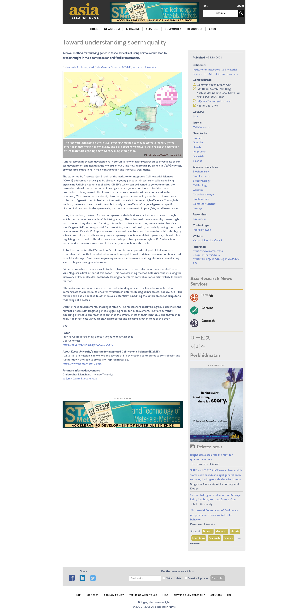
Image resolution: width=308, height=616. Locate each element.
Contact (93, 595)
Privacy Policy (114, 595)
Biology (197, 208)
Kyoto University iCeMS (207, 240)
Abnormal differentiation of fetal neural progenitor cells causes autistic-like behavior (214, 514)
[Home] (84, 10)
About (213, 28)
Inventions (199, 151)
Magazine (133, 28)
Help (166, 595)
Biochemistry (201, 171)
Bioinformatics (201, 176)
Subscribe (217, 578)
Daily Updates (174, 578)
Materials (198, 156)
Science (197, 160)
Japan (196, 116)
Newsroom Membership (189, 595)
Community (173, 28)
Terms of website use (143, 595)
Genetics (198, 142)
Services (152, 28)
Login (240, 6)
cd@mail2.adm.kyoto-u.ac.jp (80, 378)
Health (197, 147)
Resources (195, 28)
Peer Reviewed (202, 229)
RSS (229, 595)
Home (94, 28)
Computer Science (204, 203)
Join (205, 6)
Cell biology (200, 185)
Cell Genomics (201, 127)
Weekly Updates (198, 578)
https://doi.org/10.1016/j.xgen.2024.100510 (88, 344)
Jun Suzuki (199, 218)
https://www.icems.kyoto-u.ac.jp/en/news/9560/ (208, 252)
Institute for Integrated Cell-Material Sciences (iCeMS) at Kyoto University (111, 67)
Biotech (197, 137)
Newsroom (112, 28)
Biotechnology (201, 180)
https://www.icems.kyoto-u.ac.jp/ (83, 363)
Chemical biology (203, 194)
